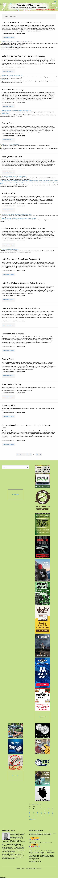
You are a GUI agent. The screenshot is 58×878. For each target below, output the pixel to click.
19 (41, 813)
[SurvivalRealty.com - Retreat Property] (42, 476)
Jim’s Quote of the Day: (12, 157)
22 (52, 813)
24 (33, 815)
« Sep (30, 819)
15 (37, 454)
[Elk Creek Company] (42, 500)
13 (44, 812)
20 (44, 813)
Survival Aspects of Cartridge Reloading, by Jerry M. (24, 228)
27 (44, 815)
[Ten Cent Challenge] (42, 730)
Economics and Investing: (13, 90)
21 (48, 813)
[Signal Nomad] (42, 570)
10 (33, 812)
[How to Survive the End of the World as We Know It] (42, 524)
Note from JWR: (9, 193)
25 (37, 815)
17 (33, 813)
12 (41, 812)
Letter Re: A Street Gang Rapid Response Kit (21, 259)
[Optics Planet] (42, 762)
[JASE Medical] (42, 778)
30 (29, 816)
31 (33, 816)
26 (41, 815)
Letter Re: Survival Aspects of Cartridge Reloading (23, 56)
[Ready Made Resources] (42, 593)
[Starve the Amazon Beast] (15, 762)
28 (48, 815)
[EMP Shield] (15, 746)
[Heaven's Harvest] (42, 699)
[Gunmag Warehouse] (42, 547)
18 (37, 813)
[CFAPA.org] (42, 793)
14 (48, 812)
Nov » (34, 819)
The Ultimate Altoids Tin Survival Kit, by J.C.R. (21, 22)
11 (37, 812)
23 (29, 815)
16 (29, 813)
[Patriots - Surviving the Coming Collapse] (42, 645)
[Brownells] (42, 619)
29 (52, 815)
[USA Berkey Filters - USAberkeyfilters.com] (15, 730)
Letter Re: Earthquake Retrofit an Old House (21, 308)
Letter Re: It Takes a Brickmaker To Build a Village (23, 283)
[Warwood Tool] (42, 746)
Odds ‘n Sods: (8, 123)
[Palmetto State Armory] (42, 672)
